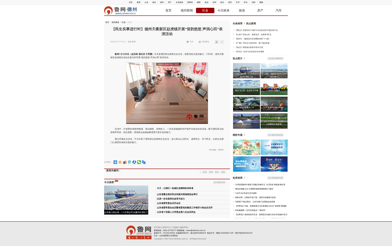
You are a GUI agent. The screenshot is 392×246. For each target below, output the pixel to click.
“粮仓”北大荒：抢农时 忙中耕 (246, 90)
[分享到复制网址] (144, 162)
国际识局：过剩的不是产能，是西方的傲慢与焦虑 (255, 197)
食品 (206, 2)
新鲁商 (190, 2)
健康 (199, 2)
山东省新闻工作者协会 (168, 236)
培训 (214, 2)
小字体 (217, 42)
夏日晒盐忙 (246, 124)
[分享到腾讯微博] (130, 162)
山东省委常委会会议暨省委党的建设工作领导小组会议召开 (185, 207)
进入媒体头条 (219, 182)
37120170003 (169, 233)
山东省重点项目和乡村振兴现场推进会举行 (177, 194)
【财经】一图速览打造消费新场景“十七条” (252, 39)
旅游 (242, 10)
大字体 (222, 42)
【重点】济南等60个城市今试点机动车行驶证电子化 (256, 30)
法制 (253, 2)
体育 (230, 2)
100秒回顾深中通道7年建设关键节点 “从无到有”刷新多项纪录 (260, 185)
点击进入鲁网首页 (275, 58)
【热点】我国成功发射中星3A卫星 (249, 47)
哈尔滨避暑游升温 (246, 107)
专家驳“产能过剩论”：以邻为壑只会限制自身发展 (255, 202)
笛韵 (223, 172)
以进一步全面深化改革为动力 (171, 199)
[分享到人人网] (134, 162)
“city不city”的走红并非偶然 (246, 193)
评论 (245, 2)
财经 (162, 2)
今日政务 (223, 10)
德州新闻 (187, 10)
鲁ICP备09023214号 (244, 233)
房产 (170, 2)
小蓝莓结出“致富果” (274, 124)
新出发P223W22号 (198, 233)
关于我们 (157, 227)
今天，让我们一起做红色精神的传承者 (175, 188)
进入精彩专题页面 (275, 135)
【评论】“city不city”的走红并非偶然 (249, 52)
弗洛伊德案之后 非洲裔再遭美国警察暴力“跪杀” (254, 189)
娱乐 (222, 2)
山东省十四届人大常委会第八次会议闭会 (176, 212)
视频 (261, 2)
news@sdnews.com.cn (195, 230)
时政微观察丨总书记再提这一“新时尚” (250, 210)
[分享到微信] (139, 162)
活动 (205, 172)
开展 (211, 172)
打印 (191, 42)
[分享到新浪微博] (125, 162)
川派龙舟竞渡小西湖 (274, 107)
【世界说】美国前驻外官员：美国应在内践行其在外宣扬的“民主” (261, 214)
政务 (154, 2)
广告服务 (175, 227)
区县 (205, 10)
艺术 (238, 2)
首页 (131, 2)
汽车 (279, 10)
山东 (146, 2)
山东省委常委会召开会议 (169, 203)
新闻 (138, 2)
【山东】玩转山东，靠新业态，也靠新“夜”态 (253, 34)
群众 (217, 172)
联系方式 (166, 227)
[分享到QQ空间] (120, 162)
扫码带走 (205, 42)
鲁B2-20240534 (223, 233)
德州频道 (115, 22)
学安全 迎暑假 (274, 90)
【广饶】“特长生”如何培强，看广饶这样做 (252, 43)
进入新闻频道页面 (275, 178)
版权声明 (183, 227)
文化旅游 (179, 2)
